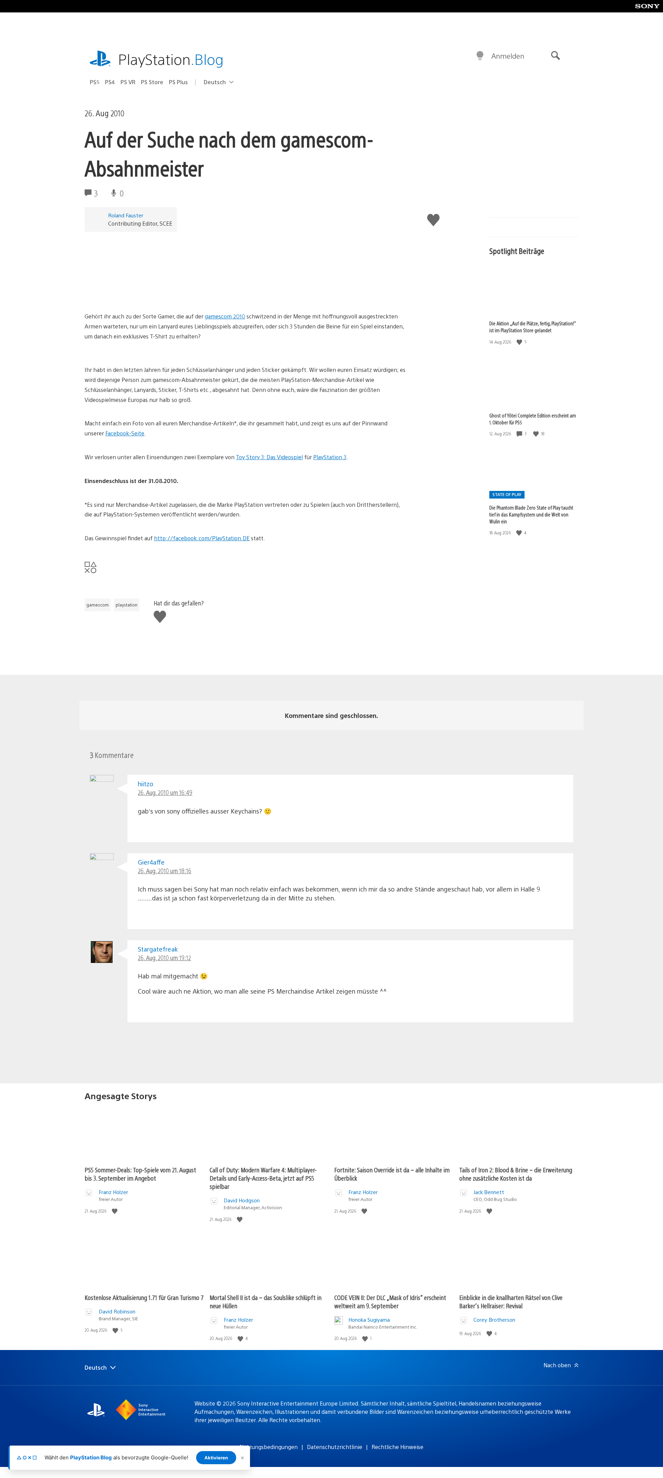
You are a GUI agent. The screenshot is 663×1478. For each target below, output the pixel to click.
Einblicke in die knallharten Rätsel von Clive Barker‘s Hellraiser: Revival (511, 1301)
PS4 (110, 82)
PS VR (128, 82)
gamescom (97, 605)
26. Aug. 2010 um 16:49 (165, 792)
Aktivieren (216, 1457)
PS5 (94, 82)
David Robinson (117, 1311)
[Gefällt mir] (520, 341)
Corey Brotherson (494, 1319)
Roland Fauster (125, 215)
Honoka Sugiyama (369, 1319)
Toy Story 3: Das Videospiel (269, 457)
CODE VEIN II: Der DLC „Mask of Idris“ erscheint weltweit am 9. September (390, 1301)
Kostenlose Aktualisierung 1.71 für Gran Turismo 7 (144, 1297)
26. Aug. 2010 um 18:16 (164, 871)
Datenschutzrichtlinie (334, 1446)
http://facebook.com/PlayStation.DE (202, 538)
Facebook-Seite (124, 433)
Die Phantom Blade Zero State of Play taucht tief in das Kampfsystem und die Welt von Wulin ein (531, 514)
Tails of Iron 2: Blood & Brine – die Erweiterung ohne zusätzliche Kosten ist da (515, 1174)
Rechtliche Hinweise (397, 1446)
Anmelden (507, 55)
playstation (126, 605)
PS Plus (178, 82)
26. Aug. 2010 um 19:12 (164, 958)
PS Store (152, 82)
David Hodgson (242, 1200)
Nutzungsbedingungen (269, 1446)
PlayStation (171, 58)
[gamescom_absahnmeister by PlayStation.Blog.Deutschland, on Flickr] (138, 292)
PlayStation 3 (329, 457)
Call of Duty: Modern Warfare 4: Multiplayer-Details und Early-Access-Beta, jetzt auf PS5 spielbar (263, 1178)
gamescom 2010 (225, 316)
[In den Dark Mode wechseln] (479, 56)
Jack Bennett (488, 1192)
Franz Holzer (113, 1192)
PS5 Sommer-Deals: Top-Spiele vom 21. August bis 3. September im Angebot (140, 1174)
